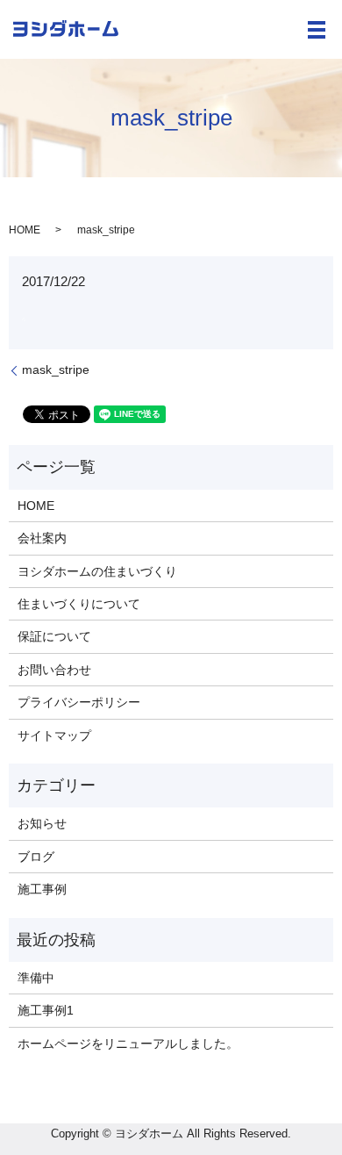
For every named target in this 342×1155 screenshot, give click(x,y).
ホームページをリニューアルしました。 (128, 1044)
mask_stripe (55, 369)
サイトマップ (54, 735)
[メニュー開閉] (316, 30)
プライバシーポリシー (79, 702)
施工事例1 (46, 1010)
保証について (54, 636)
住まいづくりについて (79, 604)
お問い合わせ (54, 670)
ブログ (36, 857)
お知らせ (42, 823)
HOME (24, 230)
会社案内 (42, 538)
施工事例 (42, 889)
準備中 (36, 978)
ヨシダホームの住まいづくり (97, 571)
